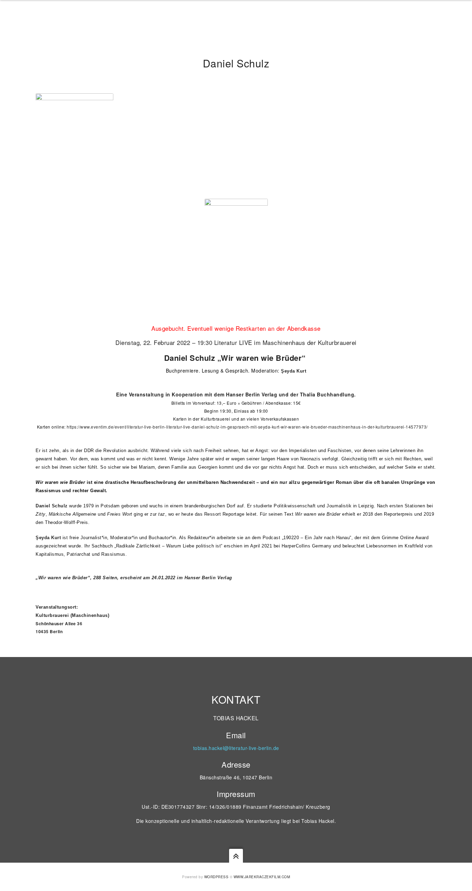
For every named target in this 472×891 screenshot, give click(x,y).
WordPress (216, 876)
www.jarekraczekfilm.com (262, 876)
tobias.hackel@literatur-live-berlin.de (236, 747)
